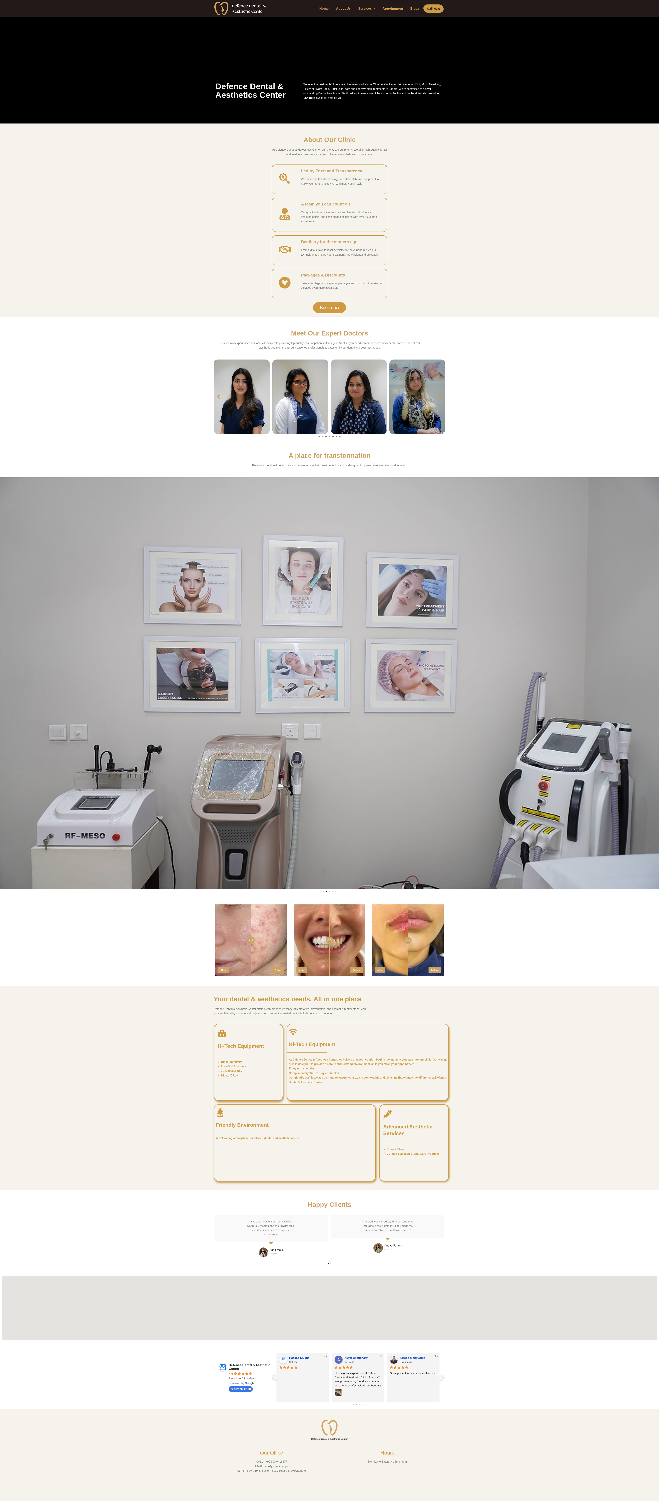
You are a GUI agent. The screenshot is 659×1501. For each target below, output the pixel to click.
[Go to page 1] (356, 1404)
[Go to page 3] (362, 1404)
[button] (367, 8)
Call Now (433, 8)
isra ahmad (407, 1357)
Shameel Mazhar (300, 1357)
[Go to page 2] (359, 1404)
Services (365, 8)
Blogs (415, 8)
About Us (343, 8)
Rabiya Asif (352, 1357)
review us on (239, 1388)
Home (324, 8)
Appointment (393, 8)
